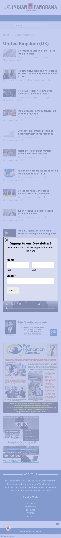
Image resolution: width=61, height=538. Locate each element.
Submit (12, 290)
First (9, 270)
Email (11, 276)
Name (12, 259)
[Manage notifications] (8, 528)
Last (34, 270)
